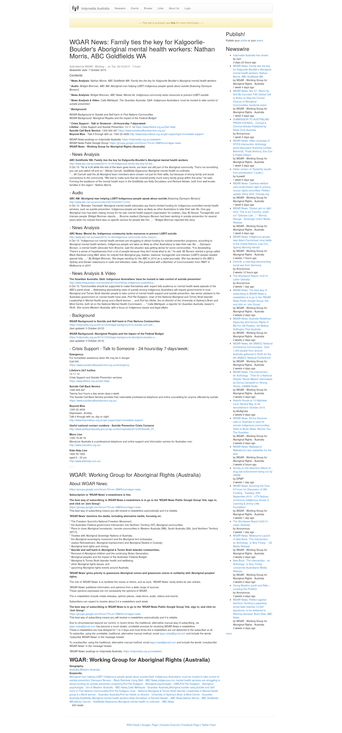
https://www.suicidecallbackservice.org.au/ (141, 130)
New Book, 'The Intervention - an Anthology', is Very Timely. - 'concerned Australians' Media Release (251, 566)
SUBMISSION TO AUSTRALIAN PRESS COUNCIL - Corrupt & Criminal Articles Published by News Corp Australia (251, 124)
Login (188, 8)
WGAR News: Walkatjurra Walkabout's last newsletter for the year (252, 450)
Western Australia (90, 669)
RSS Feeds (133, 725)
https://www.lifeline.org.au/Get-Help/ (156, 127)
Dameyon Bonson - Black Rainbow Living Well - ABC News (124, 680)
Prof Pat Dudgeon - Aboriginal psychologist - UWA (151, 683)
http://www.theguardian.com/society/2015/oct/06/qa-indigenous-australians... (112, 282)
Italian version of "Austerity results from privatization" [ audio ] (252, 170)
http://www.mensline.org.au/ (85, 445)
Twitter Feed (208, 725)
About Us (174, 8)
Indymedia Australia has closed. (251, 55)
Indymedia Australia (95, 8)
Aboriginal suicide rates (182, 687)
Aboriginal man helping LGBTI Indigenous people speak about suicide (108, 676)
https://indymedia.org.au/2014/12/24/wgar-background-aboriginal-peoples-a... (113, 337)
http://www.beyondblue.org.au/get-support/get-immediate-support (166, 134)
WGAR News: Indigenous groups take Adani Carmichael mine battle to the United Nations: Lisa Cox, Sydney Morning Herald (252, 242)
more (229, 633)
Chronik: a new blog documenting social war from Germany (252, 263)
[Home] (76, 8)
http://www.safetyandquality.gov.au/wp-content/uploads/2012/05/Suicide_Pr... (112, 429)
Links (161, 8)
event (260, 40)
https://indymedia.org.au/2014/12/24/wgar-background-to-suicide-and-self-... (112, 324)
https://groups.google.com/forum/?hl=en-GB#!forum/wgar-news (145, 143)
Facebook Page (190, 725)
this (173, 23)
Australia (74, 669)
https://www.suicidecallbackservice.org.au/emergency (99, 365)
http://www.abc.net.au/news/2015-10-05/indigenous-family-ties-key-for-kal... (111, 163)
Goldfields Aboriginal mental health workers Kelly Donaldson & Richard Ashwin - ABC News (131, 698)
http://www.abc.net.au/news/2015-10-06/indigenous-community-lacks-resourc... (114, 237)
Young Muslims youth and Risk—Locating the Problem (251, 587)
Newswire (120, 8)
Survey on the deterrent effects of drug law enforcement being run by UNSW (252, 471)
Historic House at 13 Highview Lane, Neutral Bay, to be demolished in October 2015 (250, 404)
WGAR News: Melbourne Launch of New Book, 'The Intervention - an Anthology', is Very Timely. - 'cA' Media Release (252, 541)
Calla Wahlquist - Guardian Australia (148, 687)
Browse (148, 8)
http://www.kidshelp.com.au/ (85, 461)
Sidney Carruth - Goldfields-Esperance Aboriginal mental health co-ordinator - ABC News (124, 701)
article (243, 40)
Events (135, 8)
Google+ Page (150, 725)
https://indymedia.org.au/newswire (141, 139)
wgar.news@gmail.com (82, 626)
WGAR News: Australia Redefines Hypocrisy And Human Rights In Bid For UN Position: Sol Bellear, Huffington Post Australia (252, 324)
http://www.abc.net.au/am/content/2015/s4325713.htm (99, 202)
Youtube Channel (169, 725)
